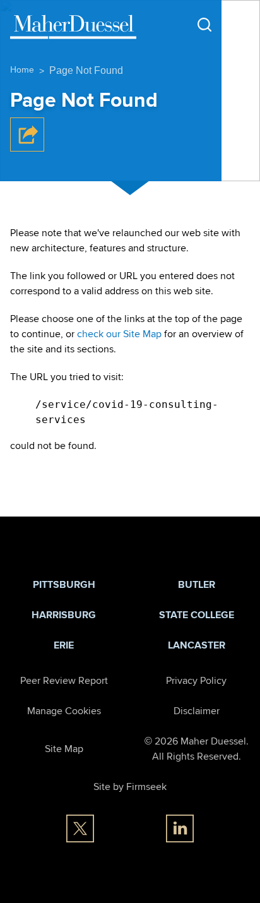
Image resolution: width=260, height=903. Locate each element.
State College (196, 614)
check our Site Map (119, 333)
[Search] (204, 25)
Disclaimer (197, 710)
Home (22, 69)
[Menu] (237, 25)
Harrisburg (64, 614)
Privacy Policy (196, 680)
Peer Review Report (64, 680)
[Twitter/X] (80, 828)
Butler (196, 584)
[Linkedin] (180, 828)
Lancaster (196, 645)
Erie (64, 645)
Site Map (64, 748)
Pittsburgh (64, 584)
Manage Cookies (64, 710)
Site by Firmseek (130, 786)
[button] (27, 148)
